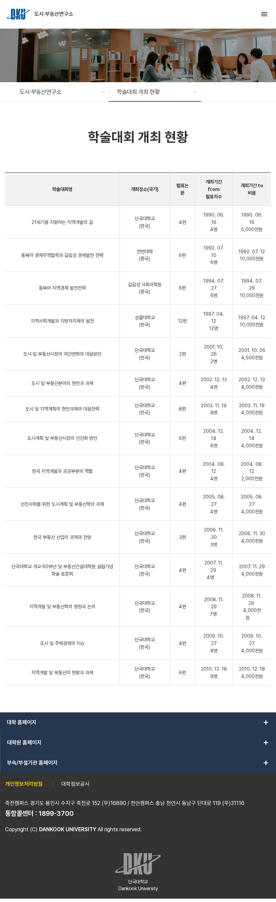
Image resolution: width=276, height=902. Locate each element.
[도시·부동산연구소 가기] (19, 14)
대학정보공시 (75, 784)
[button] (59, 92)
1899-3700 (56, 813)
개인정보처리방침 (24, 784)
